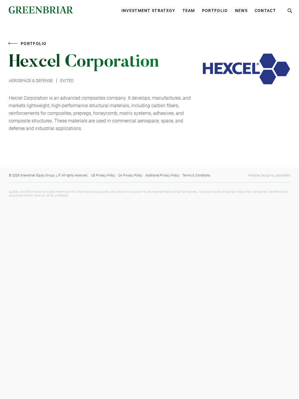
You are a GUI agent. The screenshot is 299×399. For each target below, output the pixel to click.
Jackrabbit (282, 175)
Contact (265, 10)
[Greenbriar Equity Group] (41, 10)
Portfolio (215, 10)
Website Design (259, 175)
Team (188, 10)
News (241, 10)
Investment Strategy (148, 10)
